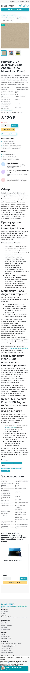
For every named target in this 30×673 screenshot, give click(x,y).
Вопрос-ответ (5, 636)
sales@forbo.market (7, 652)
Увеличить (14, 35)
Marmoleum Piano (10, 428)
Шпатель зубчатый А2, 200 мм (12, 560)
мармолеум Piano (6, 470)
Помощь (3, 622)
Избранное (5, 133)
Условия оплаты (6, 624)
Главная (3, 15)
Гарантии (4, 627)
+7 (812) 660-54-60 (14, 1)
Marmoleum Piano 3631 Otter (19, 348)
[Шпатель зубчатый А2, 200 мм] (15, 552)
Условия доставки (6, 625)
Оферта (3, 615)
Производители (6, 638)
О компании (4, 611)
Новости (3, 613)
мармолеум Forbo (6, 468)
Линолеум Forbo (11, 15)
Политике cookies (12, 662)
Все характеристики (6, 110)
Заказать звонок (24, 1)
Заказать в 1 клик (8, 129)
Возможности (5, 629)
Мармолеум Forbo (6, 17)
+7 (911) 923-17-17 (6, 648)
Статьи (3, 634)
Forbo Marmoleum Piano (19, 17)
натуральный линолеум (16, 468)
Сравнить (13, 133)
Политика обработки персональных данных (14, 617)
